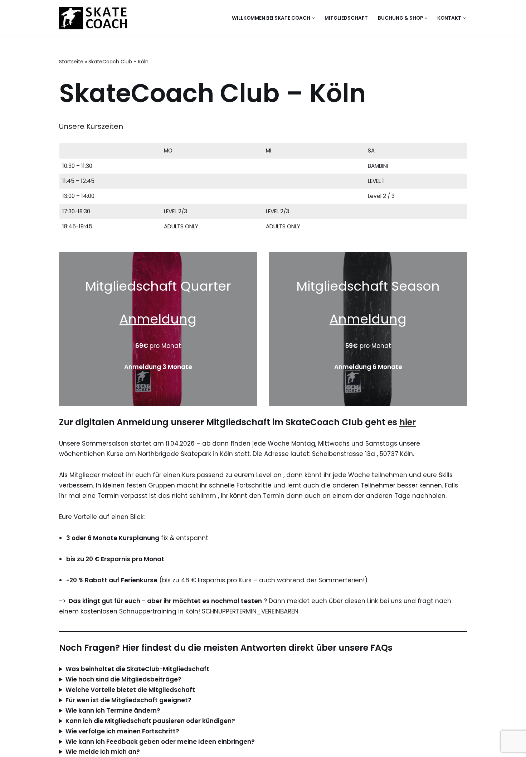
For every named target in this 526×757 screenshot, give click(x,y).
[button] (313, 18)
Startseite (71, 61)
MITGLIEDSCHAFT (346, 18)
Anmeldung (158, 319)
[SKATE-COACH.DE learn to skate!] (93, 18)
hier (407, 422)
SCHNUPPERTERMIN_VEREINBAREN (250, 611)
